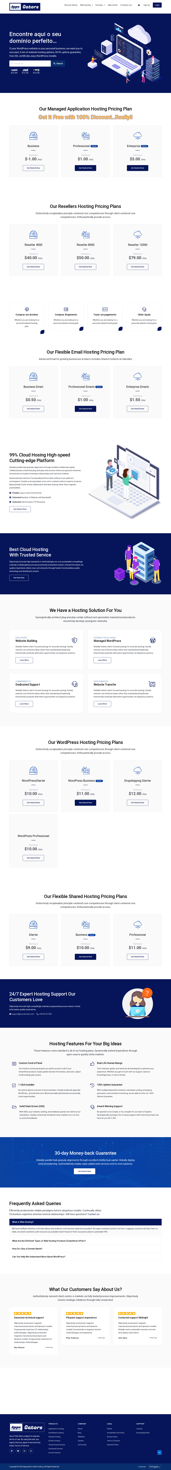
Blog (79, 1433)
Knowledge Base (142, 1433)
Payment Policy (112, 1445)
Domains (100, 5)
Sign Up (146, 5)
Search (59, 63)
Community (82, 1445)
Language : (142, 1467)
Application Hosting (56, 1429)
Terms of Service (113, 1441)
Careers (81, 1441)
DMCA (109, 1429)
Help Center (113, 5)
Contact (139, 1429)
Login (157, 5)
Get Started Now (33, 168)
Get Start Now (18, 578)
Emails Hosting (54, 1441)
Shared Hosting (54, 1437)
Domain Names (54, 1453)
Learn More (24, 660)
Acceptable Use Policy (115, 1433)
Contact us (94, 1214)
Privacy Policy (112, 1437)
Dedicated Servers (55, 1449)
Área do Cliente (71, 5)
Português (154, 1467)
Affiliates (81, 1437)
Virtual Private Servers (56, 1445)
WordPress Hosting (56, 1433)
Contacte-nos (126, 5)
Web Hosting (86, 5)
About (80, 1429)
